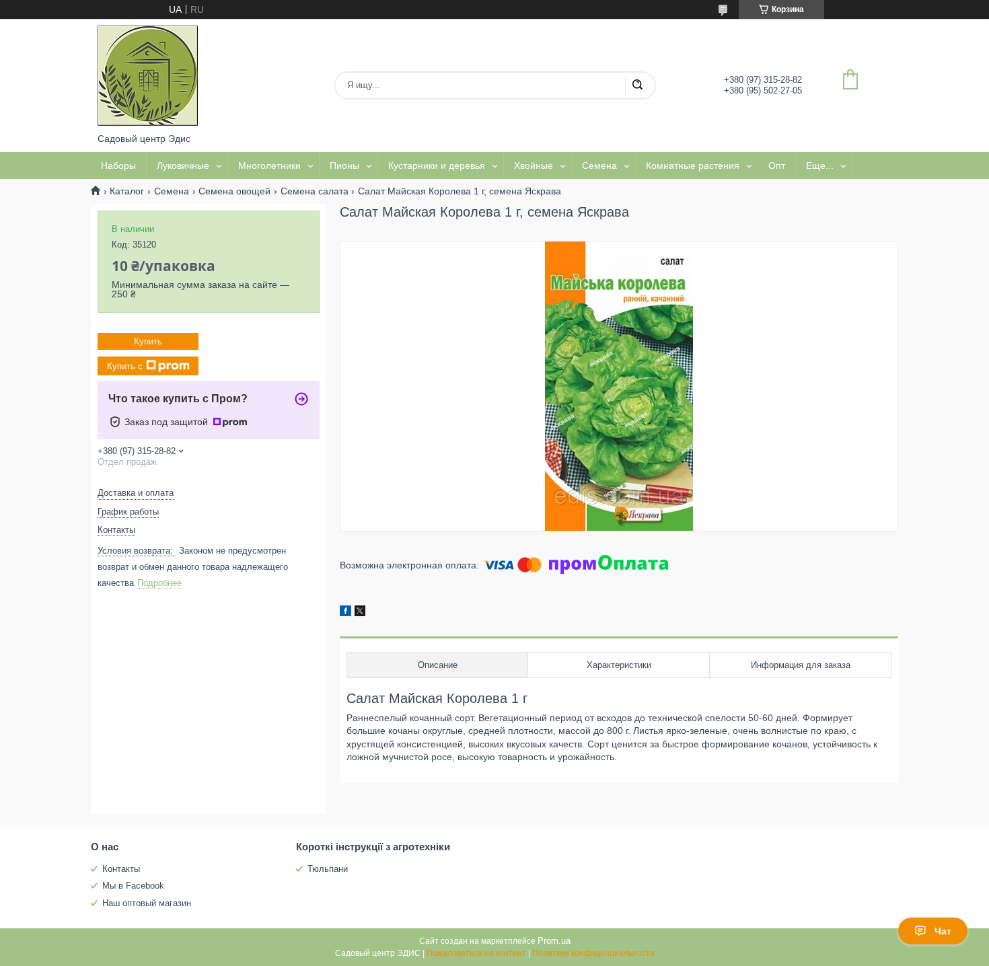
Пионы (344, 165)
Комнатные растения (692, 165)
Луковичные (183, 165)
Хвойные (533, 165)
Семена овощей (234, 191)
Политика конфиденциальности (593, 953)
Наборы (118, 165)
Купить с (125, 366)
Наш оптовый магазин (146, 903)
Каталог (127, 191)
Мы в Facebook (133, 886)
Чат (943, 931)
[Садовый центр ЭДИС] (148, 76)
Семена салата (315, 191)
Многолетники (269, 165)
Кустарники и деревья (436, 165)
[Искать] (637, 85)
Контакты (121, 869)
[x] (360, 612)
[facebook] (345, 612)
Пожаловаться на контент (476, 953)
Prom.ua (554, 941)
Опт (776, 165)
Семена (599, 165)
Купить (148, 341)
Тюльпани (327, 869)
